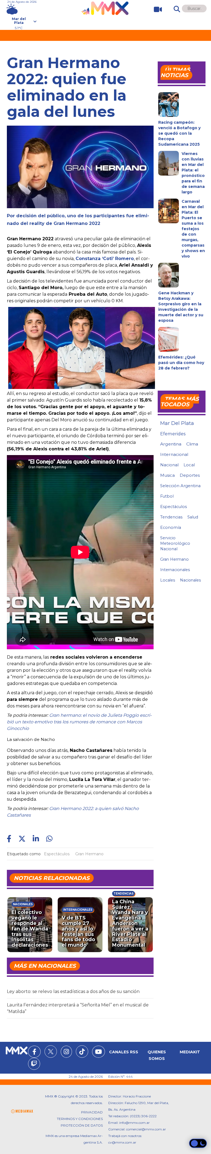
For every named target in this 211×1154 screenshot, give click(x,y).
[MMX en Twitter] (51, 1051)
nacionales (190, 580)
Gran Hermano (89, 853)
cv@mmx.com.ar (122, 1142)
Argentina (170, 444)
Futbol (167, 496)
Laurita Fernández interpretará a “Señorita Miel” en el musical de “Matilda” (78, 1008)
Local (189, 464)
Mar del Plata (177, 423)
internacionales (175, 569)
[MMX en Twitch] (34, 1064)
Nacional (169, 464)
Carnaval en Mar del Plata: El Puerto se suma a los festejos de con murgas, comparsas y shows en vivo (193, 229)
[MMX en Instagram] (66, 1052)
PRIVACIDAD (92, 1112)
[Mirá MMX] (155, 9)
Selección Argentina (180, 485)
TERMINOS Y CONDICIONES (80, 1119)
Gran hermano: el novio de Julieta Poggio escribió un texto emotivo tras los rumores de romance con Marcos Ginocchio (79, 722)
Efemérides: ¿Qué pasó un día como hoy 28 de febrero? (181, 363)
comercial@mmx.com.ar (146, 1129)
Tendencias (123, 893)
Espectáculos (57, 853)
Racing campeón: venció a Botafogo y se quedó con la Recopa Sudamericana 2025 (179, 133)
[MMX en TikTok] (82, 1051)
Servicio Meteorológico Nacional (175, 543)
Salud (192, 517)
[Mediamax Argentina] (22, 1111)
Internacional (174, 454)
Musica (167, 475)
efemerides (172, 433)
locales (167, 580)
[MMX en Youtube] (98, 1052)
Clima (192, 444)
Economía (170, 527)
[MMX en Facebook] (34, 1052)
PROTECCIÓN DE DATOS (82, 1125)
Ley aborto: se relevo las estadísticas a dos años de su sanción (73, 991)
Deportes (190, 475)
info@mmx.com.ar (134, 1123)
